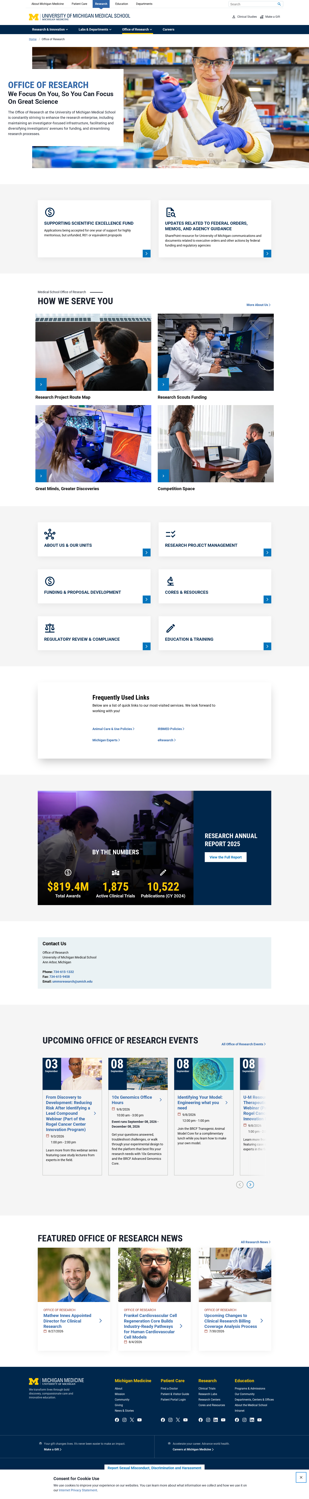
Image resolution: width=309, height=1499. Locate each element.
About (118, 1388)
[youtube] (139, 1420)
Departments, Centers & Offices (254, 1399)
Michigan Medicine (133, 1380)
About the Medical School (251, 1405)
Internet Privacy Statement (78, 1490)
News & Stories (124, 1410)
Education (121, 4)
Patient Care (79, 4)
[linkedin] (216, 1420)
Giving (119, 1405)
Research (101, 4)
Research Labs (207, 1394)
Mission (120, 1394)
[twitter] (132, 1420)
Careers (168, 29)
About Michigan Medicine (47, 4)
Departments (144, 4)
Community (122, 1399)
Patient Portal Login (173, 1399)
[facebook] (117, 1420)
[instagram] (124, 1420)
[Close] (301, 1477)
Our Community (245, 1394)
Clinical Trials (206, 1388)
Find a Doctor (169, 1388)
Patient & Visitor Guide (175, 1394)
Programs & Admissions (250, 1388)
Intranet (239, 1410)
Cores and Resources (211, 1405)
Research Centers (209, 1399)
